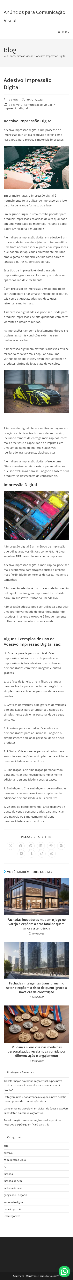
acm (6, 1145)
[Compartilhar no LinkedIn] (41, 846)
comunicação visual (38, 104)
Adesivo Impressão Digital (51, 56)
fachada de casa (13, 1188)
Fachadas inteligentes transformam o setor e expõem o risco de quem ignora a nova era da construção (36, 987)
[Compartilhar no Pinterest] (31, 846)
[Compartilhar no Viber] (51, 846)
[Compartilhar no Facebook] (21, 846)
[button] (64, 1271)
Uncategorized (12, 1216)
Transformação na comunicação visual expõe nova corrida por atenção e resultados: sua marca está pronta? (33, 1085)
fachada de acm (13, 1181)
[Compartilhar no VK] (61, 846)
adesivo (14, 104)
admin (13, 99)
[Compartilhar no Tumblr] (31, 854)
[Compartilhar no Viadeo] (42, 854)
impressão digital (16, 108)
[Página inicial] (5, 56)
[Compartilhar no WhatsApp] (52, 854)
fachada (8, 1174)
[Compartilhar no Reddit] (21, 854)
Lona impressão (13, 1209)
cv (5, 1167)
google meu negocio (15, 1195)
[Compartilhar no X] (10, 846)
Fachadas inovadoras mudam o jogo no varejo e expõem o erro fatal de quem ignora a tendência (36, 924)
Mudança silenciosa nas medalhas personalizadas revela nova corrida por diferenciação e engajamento (37, 1051)
